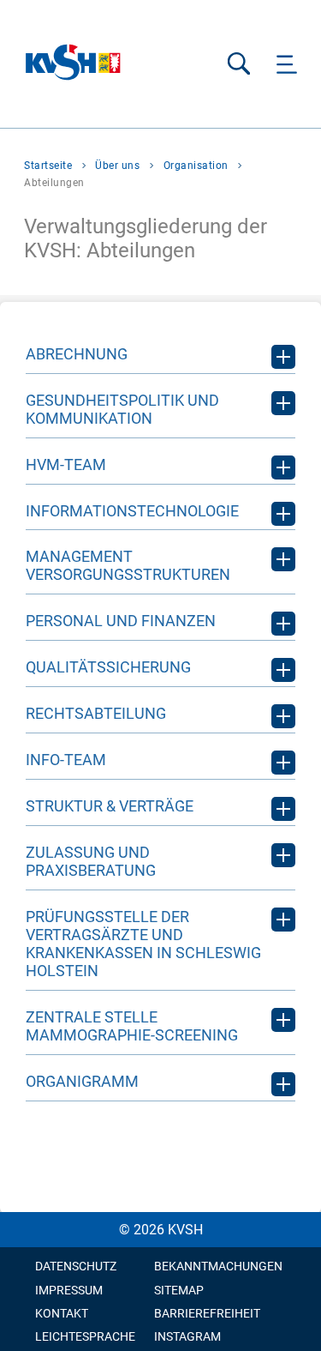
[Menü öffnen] (287, 63)
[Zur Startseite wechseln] (74, 64)
